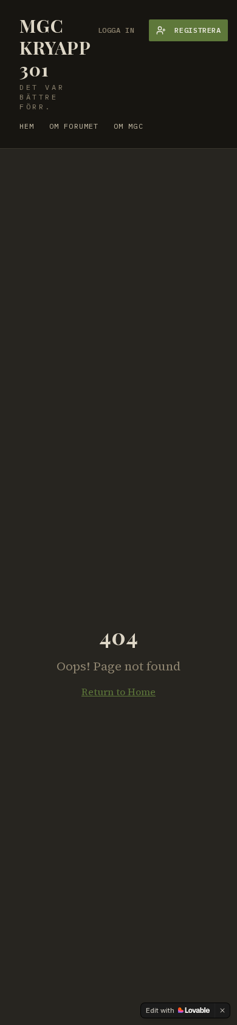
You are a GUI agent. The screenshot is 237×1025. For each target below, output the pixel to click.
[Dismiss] (222, 1010)
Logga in (116, 30)
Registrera (197, 30)
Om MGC (128, 126)
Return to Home (118, 691)
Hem (27, 126)
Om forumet (74, 126)
